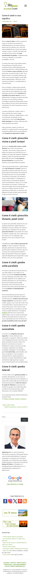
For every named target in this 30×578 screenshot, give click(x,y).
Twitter (6, 399)
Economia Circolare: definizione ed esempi (15, 548)
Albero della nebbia (8, 405)
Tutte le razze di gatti (9, 546)
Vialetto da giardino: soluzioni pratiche (15, 407)
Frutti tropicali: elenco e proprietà (13, 536)
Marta (15, 21)
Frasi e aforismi (7, 554)
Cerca (3, 416)
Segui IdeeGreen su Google (15, 484)
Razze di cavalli (7, 550)
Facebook (11, 399)
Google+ (17, 399)
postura (4, 312)
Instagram (23, 399)
